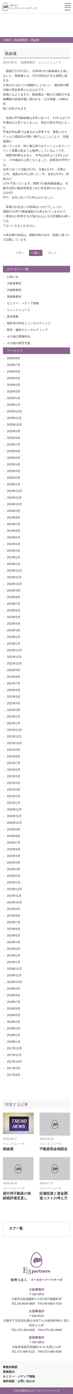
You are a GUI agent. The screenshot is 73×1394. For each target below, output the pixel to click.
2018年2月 (13, 1035)
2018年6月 (13, 1008)
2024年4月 (13, 544)
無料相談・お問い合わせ (19, 1381)
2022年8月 (13, 676)
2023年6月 (13, 610)
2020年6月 (13, 849)
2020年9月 (13, 829)
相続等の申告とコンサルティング (29, 323)
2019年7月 (13, 922)
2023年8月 (13, 597)
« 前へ (20, 252)
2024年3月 (13, 550)
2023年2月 (13, 637)
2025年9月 (13, 431)
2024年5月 (13, 537)
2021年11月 (14, 736)
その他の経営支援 (18, 343)
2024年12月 (14, 491)
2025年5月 (13, 457)
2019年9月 (13, 909)
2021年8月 (13, 756)
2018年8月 (13, 995)
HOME (7, 40)
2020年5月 (13, 856)
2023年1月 (13, 643)
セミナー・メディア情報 (23, 303)
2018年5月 (13, 1015)
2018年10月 (14, 982)
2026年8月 (13, 358)
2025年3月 (13, 471)
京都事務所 (14, 290)
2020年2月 (13, 875)
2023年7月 (13, 603)
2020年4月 (13, 862)
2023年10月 (14, 583)
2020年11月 (14, 816)
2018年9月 (13, 988)
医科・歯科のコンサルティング (27, 329)
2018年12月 (14, 968)
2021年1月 (13, 802)
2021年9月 (13, 749)
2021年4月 (13, 783)
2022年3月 (13, 710)
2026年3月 (13, 391)
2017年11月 (14, 1055)
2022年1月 (13, 723)
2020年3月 (13, 869)
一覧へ (35, 252)
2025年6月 (13, 451)
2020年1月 (13, 882)
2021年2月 (13, 796)
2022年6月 (13, 690)
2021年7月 (13, 763)
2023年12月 (14, 570)
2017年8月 (13, 1074)
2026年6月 (13, 371)
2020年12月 (14, 809)
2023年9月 (13, 590)
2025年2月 (13, 477)
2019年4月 (13, 942)
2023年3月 (13, 630)
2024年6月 (13, 530)
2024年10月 (14, 504)
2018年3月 (13, 1028)
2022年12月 (14, 650)
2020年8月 (13, 836)
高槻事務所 (21, 40)
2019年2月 (13, 955)
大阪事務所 (14, 283)
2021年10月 (14, 743)
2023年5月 (13, 617)
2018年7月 (13, 1001)
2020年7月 (13, 842)
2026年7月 (13, 365)
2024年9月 (13, 510)
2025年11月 (14, 418)
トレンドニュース (18, 309)
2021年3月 (13, 789)
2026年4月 (13, 384)
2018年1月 (13, 1041)
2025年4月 (13, 464)
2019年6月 (13, 929)
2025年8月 (13, 437)
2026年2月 (13, 398)
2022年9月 (13, 670)
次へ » (52, 252)
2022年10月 (14, 663)
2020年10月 (14, 822)
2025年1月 (13, 484)
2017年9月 (13, 1068)
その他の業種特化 (18, 336)
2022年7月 (13, 683)
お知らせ (12, 276)
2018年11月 (14, 975)
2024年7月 (13, 524)
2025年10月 (14, 424)
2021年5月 (13, 776)
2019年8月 (13, 915)
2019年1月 (13, 962)
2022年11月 (14, 656)
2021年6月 (13, 769)
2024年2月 (13, 557)
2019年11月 (14, 895)
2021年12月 (14, 729)
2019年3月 (13, 948)
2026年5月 (13, 378)
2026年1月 (13, 404)
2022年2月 (13, 716)
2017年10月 (14, 1061)
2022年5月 (13, 696)
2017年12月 (14, 1048)
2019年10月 (14, 902)
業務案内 (9, 1371)
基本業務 (12, 316)
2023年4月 (13, 623)
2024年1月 (13, 564)
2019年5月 (13, 935)
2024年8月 (13, 517)
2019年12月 (14, 889)
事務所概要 (10, 1367)
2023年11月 (14, 577)
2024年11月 (14, 497)
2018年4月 (13, 1021)
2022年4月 (13, 703)
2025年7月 (13, 444)
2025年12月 (14, 411)
